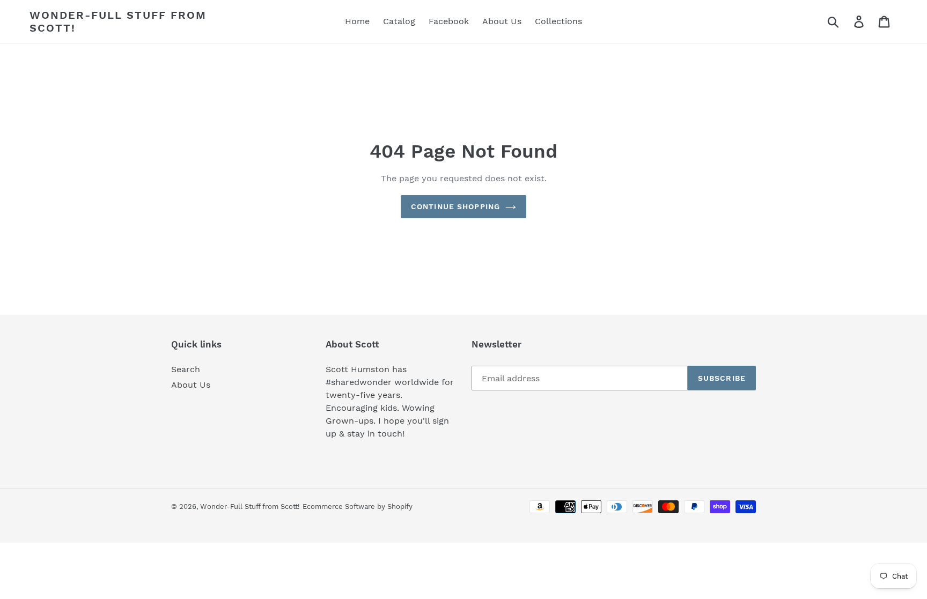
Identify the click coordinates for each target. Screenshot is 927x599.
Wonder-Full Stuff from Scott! (118, 21)
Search (185, 369)
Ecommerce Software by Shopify (358, 506)
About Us (190, 385)
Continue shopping (455, 206)
